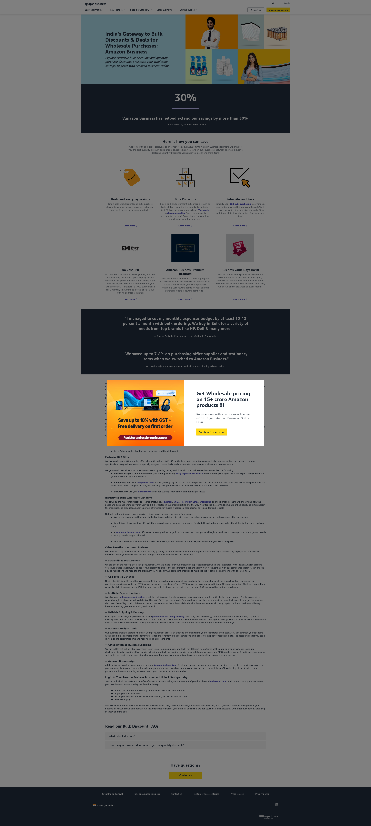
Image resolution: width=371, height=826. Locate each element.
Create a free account (212, 432)
